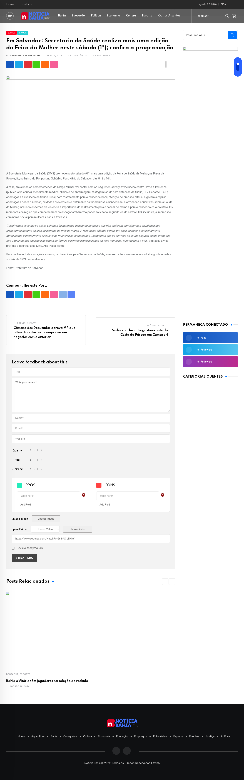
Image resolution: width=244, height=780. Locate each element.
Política (96, 15)
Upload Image (20, 518)
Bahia (62, 15)
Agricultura (37, 736)
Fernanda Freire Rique (26, 55)
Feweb (155, 763)
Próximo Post (156, 325)
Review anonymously (30, 548)
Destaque (12, 674)
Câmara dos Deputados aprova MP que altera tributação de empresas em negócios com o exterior (44, 332)
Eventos (194, 736)
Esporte (147, 15)
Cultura (131, 15)
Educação (78, 15)
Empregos (140, 736)
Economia (113, 15)
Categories (70, 736)
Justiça (210, 736)
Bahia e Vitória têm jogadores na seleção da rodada (47, 681)
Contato (26, 4)
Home (10, 4)
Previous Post (26, 323)
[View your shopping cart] (234, 15)
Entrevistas (160, 736)
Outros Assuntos (169, 15)
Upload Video (20, 529)
